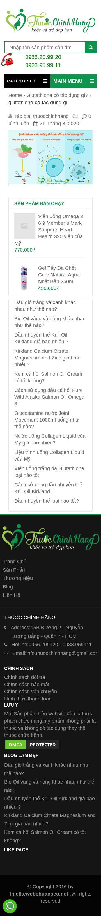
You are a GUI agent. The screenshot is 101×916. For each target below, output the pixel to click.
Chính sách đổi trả (24, 677)
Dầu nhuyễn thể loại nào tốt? (46, 501)
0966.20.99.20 (43, 57)
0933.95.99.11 (43, 65)
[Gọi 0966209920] (10, 906)
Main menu (67, 81)
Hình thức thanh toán (28, 699)
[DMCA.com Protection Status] (32, 742)
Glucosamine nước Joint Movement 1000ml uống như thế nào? (46, 419)
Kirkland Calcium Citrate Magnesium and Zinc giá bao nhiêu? (46, 357)
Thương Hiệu (18, 578)
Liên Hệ (11, 595)
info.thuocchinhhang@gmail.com (56, 653)
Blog (8, 587)
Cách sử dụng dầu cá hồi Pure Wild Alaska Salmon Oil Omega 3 (49, 396)
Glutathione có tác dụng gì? (57, 95)
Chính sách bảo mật (26, 684)
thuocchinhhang (51, 116)
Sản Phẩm (14, 570)
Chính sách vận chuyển (30, 691)
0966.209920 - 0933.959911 (52, 644)
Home (15, 95)
